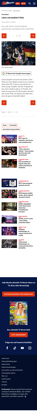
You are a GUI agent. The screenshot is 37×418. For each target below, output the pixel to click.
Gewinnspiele (6, 379)
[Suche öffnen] (30, 3)
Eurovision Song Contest (11, 129)
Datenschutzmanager (9, 367)
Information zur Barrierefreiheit (12, 370)
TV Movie (4, 11)
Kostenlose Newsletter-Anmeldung (18, 294)
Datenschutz (6, 364)
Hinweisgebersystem (8, 373)
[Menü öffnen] (34, 3)
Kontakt (4, 385)
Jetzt (17, 3)
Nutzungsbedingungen (9, 361)
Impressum (5, 358)
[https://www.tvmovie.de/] (8, 3)
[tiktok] (15, 348)
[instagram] (30, 348)
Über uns (5, 376)
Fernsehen (16, 11)
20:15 (23, 3)
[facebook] (7, 348)
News (10, 11)
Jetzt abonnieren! (18, 335)
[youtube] (22, 348)
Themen (4, 382)
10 (17, 112)
